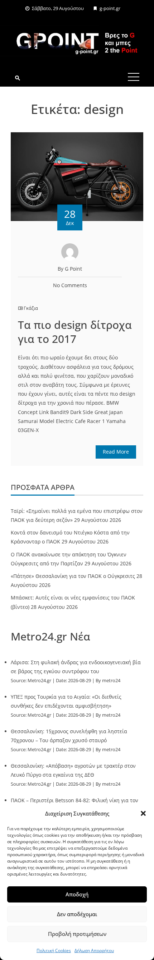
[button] (143, 813)
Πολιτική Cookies (54, 950)
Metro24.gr (39, 680)
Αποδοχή (77, 894)
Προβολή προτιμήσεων (77, 933)
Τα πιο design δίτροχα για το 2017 (75, 331)
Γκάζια (31, 308)
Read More (116, 451)
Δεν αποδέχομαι (77, 914)
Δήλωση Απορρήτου (94, 950)
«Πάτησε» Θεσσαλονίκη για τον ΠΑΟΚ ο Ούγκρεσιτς (73, 576)
